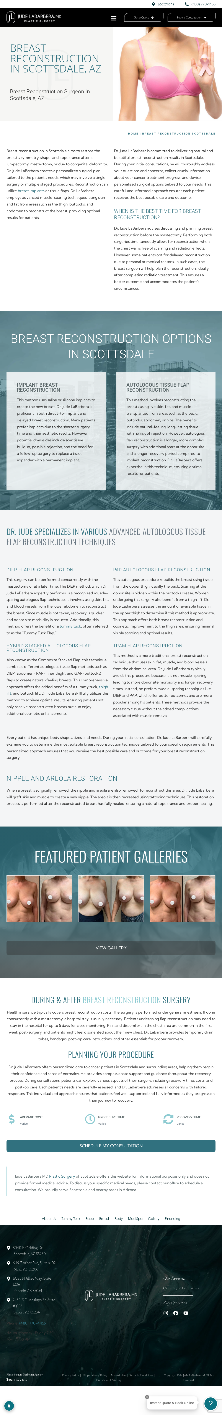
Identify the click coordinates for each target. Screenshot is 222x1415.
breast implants (31, 190)
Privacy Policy (70, 1375)
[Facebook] (175, 1313)
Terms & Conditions (141, 1375)
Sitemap (117, 1380)
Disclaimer (102, 1380)
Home (133, 133)
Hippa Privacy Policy (95, 1375)
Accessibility (118, 1375)
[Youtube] (185, 1313)
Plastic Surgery (62, 1176)
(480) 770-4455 (32, 1323)
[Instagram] (165, 1313)
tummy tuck (70, 626)
